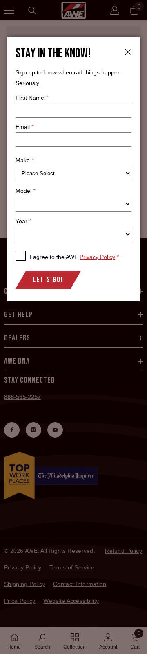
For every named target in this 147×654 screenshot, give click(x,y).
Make (24, 160)
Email (24, 127)
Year (23, 221)
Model (25, 190)
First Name (32, 97)
